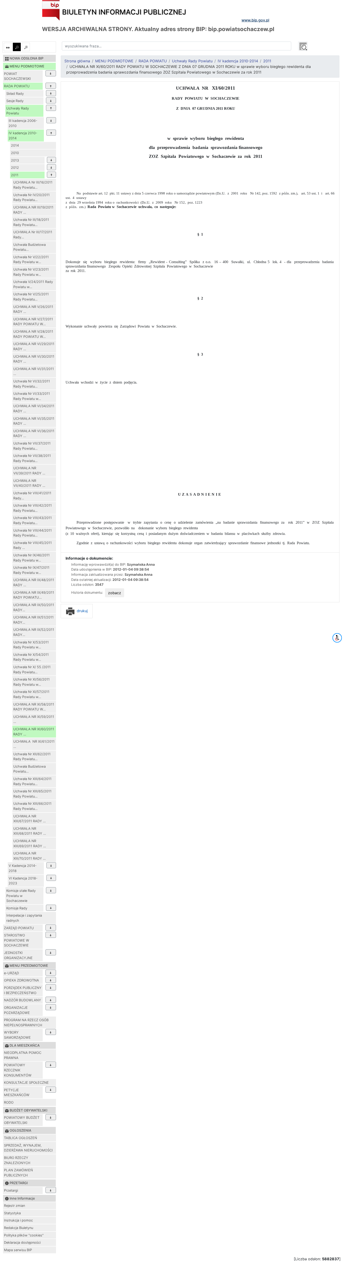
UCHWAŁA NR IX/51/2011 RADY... (33, 619)
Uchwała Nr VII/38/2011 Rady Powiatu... (32, 458)
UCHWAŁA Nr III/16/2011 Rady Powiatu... (32, 184)
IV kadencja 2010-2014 (23, 135)
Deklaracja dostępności (22, 1242)
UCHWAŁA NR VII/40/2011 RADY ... (29, 483)
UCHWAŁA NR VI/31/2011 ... (33, 371)
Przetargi (11, 1190)
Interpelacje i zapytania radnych (24, 917)
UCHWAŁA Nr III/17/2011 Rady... (32, 234)
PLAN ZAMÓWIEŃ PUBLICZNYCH (18, 1172)
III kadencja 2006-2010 (23, 123)
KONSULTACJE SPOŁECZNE (26, 1082)
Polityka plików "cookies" (24, 1235)
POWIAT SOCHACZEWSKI (17, 76)
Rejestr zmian (14, 1206)
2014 (15, 145)
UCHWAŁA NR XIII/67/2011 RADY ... (29, 818)
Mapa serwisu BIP (18, 1250)
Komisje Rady (16, 908)
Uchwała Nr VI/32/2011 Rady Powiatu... (31, 383)
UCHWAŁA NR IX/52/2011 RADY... (33, 632)
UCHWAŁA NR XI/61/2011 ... (34, 744)
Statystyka (12, 1213)
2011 (14, 175)
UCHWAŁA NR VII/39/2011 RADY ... (29, 470)
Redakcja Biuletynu (18, 1228)
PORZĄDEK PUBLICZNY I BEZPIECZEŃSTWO (23, 990)
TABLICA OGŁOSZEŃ (20, 1138)
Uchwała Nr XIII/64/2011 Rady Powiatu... (32, 781)
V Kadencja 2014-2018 (23, 868)
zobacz (114, 592)
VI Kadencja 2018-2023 (23, 880)
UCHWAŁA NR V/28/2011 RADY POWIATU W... (33, 334)
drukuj (82, 610)
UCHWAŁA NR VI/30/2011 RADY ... (33, 359)
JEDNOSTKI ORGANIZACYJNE (18, 955)
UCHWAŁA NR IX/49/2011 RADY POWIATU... (33, 595)
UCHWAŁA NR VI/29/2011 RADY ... (33, 346)
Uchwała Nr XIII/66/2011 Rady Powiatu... (32, 806)
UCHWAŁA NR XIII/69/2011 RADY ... (29, 843)
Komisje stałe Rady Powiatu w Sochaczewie (21, 896)
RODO (9, 1102)
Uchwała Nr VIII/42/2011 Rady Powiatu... (32, 507)
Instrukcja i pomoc (18, 1220)
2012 (15, 167)
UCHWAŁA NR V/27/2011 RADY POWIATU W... (33, 321)
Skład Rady (15, 93)
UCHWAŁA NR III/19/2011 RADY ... (33, 209)
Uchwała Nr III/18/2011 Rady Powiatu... (31, 222)
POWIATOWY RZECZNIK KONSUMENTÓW (18, 1070)
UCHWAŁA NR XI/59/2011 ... (33, 719)
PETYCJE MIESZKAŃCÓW (16, 1092)
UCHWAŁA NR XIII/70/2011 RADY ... (29, 855)
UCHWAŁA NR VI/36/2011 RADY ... (33, 433)
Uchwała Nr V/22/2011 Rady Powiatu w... (31, 259)
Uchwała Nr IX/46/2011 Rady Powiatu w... (31, 557)
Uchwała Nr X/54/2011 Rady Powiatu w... (31, 657)
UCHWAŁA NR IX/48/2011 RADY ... (33, 582)
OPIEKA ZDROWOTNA (21, 980)
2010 (15, 153)
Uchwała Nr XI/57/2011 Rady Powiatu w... (31, 694)
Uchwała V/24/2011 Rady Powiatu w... (33, 284)
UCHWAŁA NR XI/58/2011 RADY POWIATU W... (33, 706)
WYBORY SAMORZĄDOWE (17, 1034)
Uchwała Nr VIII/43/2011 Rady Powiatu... (32, 520)
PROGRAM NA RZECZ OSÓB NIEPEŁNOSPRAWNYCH (26, 1022)
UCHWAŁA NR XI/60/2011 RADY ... (33, 731)
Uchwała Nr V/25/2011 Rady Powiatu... (31, 296)
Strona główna (77, 61)
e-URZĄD (11, 973)
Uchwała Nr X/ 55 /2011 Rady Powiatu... (32, 669)
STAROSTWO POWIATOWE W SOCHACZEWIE (16, 940)
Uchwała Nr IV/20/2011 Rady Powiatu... (31, 197)
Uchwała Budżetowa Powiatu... (29, 247)
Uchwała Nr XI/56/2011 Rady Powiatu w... (31, 681)
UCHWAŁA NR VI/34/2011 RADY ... (33, 408)
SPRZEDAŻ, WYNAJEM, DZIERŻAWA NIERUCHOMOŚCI (28, 1147)
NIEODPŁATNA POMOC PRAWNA (22, 1055)
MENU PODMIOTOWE (114, 61)
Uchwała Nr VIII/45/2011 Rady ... (32, 545)
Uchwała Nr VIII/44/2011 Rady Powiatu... (32, 532)
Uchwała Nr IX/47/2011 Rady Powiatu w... (31, 570)
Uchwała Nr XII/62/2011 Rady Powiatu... (32, 756)
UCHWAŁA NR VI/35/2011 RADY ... (33, 421)
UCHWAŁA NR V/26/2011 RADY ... (33, 309)
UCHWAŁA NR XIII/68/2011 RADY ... (29, 831)
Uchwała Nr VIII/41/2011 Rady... (32, 495)
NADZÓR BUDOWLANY (22, 1000)
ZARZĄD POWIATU (19, 928)
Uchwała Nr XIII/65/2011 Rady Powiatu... (32, 793)
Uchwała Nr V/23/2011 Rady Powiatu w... (31, 271)
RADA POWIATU (17, 86)
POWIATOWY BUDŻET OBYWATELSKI (21, 1120)
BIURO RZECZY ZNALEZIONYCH (17, 1160)
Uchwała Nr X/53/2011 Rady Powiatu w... (31, 644)
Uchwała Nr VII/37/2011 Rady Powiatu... (32, 445)
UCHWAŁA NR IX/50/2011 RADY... (33, 607)
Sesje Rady (15, 101)
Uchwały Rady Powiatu (17, 110)
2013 (15, 160)
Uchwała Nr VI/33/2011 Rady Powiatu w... (31, 396)
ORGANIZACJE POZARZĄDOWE (17, 1010)
